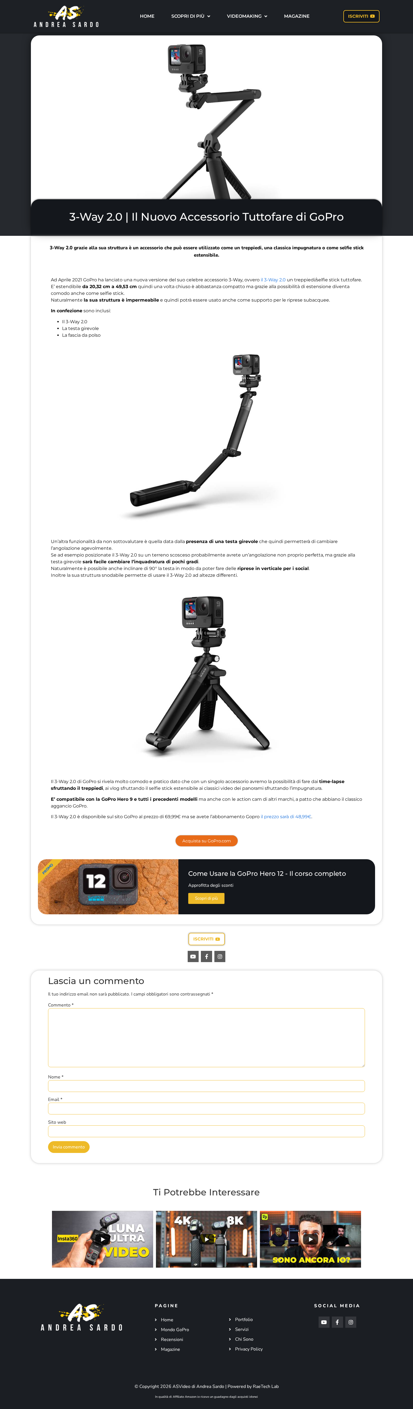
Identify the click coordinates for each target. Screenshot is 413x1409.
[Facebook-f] (206, 956)
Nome (55, 1077)
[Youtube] (193, 956)
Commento (61, 1005)
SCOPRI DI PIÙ (188, 16)
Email (55, 1099)
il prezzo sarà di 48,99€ (286, 816)
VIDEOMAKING (244, 16)
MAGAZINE (297, 16)
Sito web (57, 1122)
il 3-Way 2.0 (274, 279)
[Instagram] (220, 956)
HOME (147, 16)
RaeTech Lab (266, 1386)
